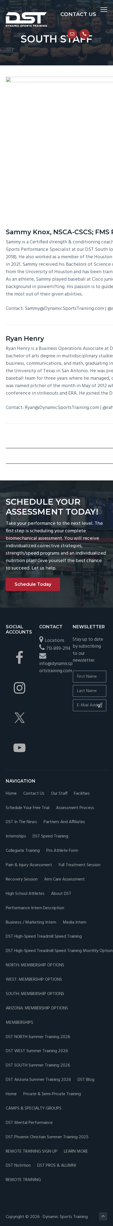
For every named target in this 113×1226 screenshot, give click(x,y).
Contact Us (33, 793)
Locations (54, 640)
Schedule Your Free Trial (27, 808)
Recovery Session (22, 879)
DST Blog (86, 1079)
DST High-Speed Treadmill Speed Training (44, 936)
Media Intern (74, 922)
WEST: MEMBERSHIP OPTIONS (34, 979)
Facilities (82, 793)
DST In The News (21, 822)
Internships (16, 836)
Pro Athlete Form (62, 850)
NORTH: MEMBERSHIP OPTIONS (35, 965)
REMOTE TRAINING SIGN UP (31, 1151)
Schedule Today (33, 584)
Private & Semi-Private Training (52, 1094)
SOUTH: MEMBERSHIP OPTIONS (35, 994)
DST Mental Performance (29, 1122)
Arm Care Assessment (64, 879)
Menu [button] (98, 9)
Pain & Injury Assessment (29, 865)
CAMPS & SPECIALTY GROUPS (33, 1108)
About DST (61, 893)
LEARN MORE (76, 1151)
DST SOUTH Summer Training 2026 (38, 1065)
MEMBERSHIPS (19, 1022)
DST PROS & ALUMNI (56, 1165)
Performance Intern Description (35, 908)
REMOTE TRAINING (23, 1180)
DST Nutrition (18, 1165)
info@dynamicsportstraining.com (56, 667)
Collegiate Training (23, 850)
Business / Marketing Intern (31, 922)
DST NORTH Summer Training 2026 (38, 1037)
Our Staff (59, 793)
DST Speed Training (50, 836)
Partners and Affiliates (64, 822)
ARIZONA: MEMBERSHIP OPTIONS (37, 1008)
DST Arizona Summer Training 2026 (38, 1079)
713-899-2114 (58, 648)
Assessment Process (75, 808)
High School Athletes (25, 893)
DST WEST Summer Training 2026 (37, 1051)
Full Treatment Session (79, 865)
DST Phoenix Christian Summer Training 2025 (47, 1137)
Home (11, 793)
